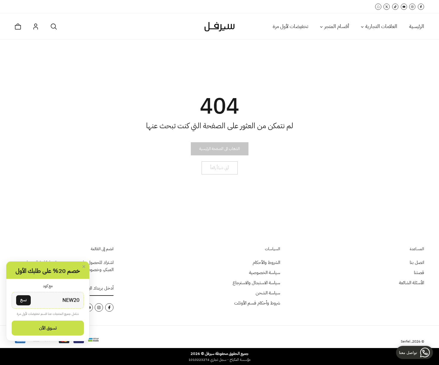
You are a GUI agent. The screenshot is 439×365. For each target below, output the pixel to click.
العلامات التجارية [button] (381, 26)
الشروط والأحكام (266, 262)
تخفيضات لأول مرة (290, 26)
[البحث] (54, 27)
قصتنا (419, 272)
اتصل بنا (417, 262)
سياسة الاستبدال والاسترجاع (256, 282)
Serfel (405, 341)
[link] (219, 148)
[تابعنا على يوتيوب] (404, 7)
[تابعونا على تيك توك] (395, 7)
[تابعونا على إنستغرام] (412, 7)
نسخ (23, 300)
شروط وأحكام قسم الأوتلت (257, 303)
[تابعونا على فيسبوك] (421, 7)
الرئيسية (416, 26)
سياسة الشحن (268, 293)
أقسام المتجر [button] (336, 26)
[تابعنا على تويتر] (386, 7)
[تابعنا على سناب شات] (378, 7)
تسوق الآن (48, 328)
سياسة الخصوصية (264, 272)
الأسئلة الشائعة (411, 282)
